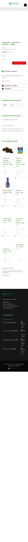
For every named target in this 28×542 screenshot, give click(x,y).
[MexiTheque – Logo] (14, 3)
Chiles (11, 268)
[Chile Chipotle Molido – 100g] (7, 210)
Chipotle (8, 271)
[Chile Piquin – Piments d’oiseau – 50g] (20, 210)
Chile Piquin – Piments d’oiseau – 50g (20, 220)
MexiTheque (12, 364)
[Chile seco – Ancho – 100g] (20, 182)
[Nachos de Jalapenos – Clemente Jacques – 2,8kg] (20, 150)
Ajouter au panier (19, 63)
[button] (14, 71)
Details (11, 171)
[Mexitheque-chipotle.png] (14, 28)
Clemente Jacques (16, 271)
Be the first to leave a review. (8, 49)
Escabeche (6, 272)
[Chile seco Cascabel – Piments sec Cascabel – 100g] (7, 150)
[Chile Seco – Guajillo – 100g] (7, 241)
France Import (17, 366)
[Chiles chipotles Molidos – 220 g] (7, 182)
